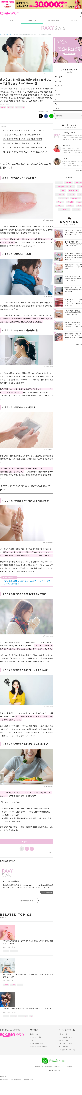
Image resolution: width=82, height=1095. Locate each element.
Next (50, 852)
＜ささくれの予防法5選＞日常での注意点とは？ (21, 134)
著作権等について (59, 1066)
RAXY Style (32, 20)
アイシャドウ (60, 194)
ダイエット (59, 206)
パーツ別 (70, 202)
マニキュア (14, 951)
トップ (10, 20)
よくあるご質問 (63, 1040)
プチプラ (60, 202)
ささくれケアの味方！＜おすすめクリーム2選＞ (21, 143)
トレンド (71, 194)
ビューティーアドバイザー (38, 1046)
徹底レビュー (73, 190)
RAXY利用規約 (63, 1046)
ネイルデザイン (23, 1016)
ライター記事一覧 (47, 892)
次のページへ (27, 841)
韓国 (63, 190)
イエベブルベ (76, 198)
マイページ (33, 1040)
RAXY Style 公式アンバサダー (65, 186)
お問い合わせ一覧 (16, 1079)
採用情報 (69, 1066)
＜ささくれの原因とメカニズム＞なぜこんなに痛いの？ (24, 130)
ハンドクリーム (20, 107)
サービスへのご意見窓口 (66, 1043)
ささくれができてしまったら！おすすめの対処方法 (22, 139)
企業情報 (37, 1066)
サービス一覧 (4, 1079)
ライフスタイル (64, 210)
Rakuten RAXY (9, 13)
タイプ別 (76, 210)
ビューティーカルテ (36, 1043)
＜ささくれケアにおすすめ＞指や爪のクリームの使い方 (24, 147)
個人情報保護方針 (47, 1066)
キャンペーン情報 (53, 20)
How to (3, 107)
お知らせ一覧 (63, 1034)
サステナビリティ (29, 1079)
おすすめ (10, 107)
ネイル (7, 104)
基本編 (13, 984)
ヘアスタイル (63, 198)
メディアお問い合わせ (66, 1037)
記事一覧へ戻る (26, 900)
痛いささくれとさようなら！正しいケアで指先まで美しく (25, 151)
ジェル (20, 984)
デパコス (70, 206)
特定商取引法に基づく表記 (67, 1050)
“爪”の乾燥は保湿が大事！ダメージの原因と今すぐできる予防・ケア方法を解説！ (27, 582)
